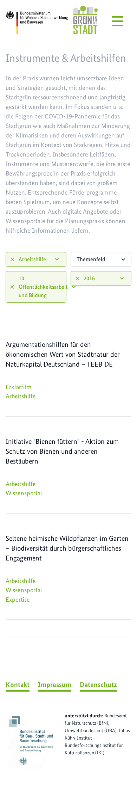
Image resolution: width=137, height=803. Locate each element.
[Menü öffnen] (117, 21)
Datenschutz (98, 684)
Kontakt (18, 684)
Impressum (54, 684)
